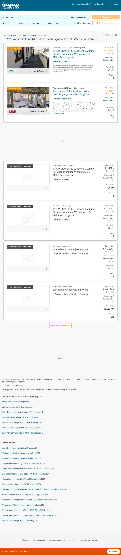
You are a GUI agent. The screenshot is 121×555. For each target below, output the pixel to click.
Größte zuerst (109, 35)
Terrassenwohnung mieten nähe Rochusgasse (21, 423)
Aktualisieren (107, 17)
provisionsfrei (85, 23)
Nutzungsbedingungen (56, 540)
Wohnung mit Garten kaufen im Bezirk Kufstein (21, 505)
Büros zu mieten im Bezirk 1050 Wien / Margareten (23, 495)
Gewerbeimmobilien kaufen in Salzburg (18, 448)
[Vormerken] (46, 50)
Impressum (73, 540)
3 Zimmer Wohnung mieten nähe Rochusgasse (21, 433)
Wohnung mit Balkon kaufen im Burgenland (20, 458)
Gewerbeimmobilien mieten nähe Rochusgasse (22, 412)
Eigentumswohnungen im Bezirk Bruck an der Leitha (24, 474)
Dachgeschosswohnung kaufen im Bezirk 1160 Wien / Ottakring (28, 515)
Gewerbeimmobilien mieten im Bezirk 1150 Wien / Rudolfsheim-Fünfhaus (32, 490)
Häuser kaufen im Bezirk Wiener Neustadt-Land (22, 479)
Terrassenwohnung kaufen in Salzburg (18, 521)
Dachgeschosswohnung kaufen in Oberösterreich (22, 464)
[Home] (10, 5)
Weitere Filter (53, 23)
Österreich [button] (100, 4)
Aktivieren (113, 551)
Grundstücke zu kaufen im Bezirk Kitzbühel (20, 484)
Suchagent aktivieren (107, 23)
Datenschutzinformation (90, 540)
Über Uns (25, 540)
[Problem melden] (46, 71)
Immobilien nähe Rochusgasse (15, 402)
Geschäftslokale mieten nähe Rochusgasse (20, 417)
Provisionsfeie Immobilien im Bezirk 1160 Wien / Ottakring (26, 469)
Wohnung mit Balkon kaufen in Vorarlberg (19, 453)
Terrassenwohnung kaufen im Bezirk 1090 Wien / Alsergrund (27, 500)
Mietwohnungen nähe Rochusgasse (17, 407)
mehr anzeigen (58, 113)
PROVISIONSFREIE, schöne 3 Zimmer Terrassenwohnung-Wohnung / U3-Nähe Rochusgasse (74, 54)
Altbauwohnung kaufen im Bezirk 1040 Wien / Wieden (24, 510)
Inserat (115, 4)
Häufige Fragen (39, 540)
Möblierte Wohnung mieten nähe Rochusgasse (21, 428)
